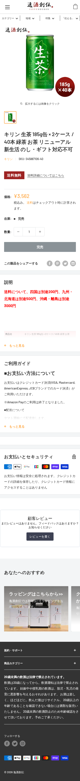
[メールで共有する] (73, 263)
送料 (30, 202)
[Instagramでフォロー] (22, 743)
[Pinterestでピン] (57, 263)
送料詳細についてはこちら (45, 175)
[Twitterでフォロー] (15, 743)
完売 (40, 247)
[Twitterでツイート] (65, 263)
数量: (7, 232)
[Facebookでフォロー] (7, 743)
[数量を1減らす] (18, 231)
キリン (8, 159)
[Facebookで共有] (50, 263)
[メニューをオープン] (7, 7)
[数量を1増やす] (40, 231)
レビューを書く (40, 536)
